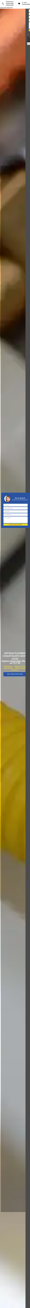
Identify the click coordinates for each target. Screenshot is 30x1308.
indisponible (26, 4)
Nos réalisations (15, 674)
